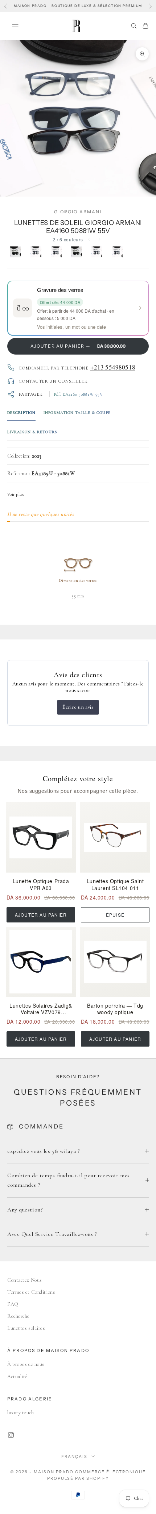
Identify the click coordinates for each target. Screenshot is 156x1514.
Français (74, 1456)
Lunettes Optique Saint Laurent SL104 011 (115, 885)
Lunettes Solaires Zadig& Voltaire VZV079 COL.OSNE (40, 1009)
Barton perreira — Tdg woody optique (115, 1009)
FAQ (13, 1304)
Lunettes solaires (26, 1328)
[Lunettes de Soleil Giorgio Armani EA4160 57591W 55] (56, 252)
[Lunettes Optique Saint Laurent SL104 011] (115, 837)
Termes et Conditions (31, 1292)
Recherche (18, 1316)
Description (21, 412)
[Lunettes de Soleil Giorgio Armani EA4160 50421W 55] (15, 252)
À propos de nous (26, 1364)
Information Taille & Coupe (77, 412)
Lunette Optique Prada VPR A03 (41, 885)
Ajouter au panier (41, 915)
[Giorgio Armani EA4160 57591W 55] (117, 252)
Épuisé (115, 915)
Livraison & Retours (32, 432)
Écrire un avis (77, 707)
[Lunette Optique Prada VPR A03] (41, 837)
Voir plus (15, 494)
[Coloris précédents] (89, 240)
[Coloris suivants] (99, 240)
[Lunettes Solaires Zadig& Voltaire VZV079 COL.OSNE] (41, 962)
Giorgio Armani (78, 211)
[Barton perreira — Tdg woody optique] (115, 962)
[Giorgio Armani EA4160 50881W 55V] (97, 252)
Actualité (17, 1376)
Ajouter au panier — (78, 346)
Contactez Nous (24, 1280)
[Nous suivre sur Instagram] (11, 1435)
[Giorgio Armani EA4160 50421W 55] (76, 252)
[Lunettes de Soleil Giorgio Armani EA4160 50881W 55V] (36, 252)
